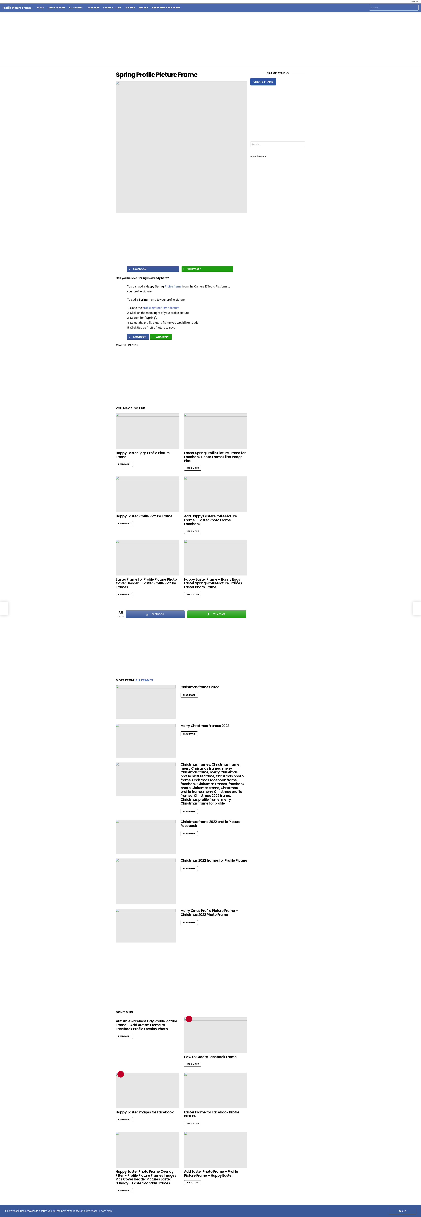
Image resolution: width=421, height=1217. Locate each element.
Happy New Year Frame (166, 7)
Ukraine (130, 7)
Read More (124, 464)
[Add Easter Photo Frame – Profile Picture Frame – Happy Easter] (215, 1150)
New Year (93, 7)
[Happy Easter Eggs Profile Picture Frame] (147, 431)
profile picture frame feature (161, 308)
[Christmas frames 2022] (146, 702)
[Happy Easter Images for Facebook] (147, 1090)
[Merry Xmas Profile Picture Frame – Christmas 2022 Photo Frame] (146, 926)
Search (415, 8)
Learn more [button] (106, 1211)
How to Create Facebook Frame (210, 1056)
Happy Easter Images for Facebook (144, 1112)
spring (134, 345)
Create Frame (56, 7)
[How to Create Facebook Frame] (215, 1035)
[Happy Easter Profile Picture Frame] (147, 494)
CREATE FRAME (263, 81)
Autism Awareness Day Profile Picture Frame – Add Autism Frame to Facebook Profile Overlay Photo (146, 1025)
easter (122, 345)
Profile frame (173, 286)
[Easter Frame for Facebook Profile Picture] (215, 1090)
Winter (143, 7)
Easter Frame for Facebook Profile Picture (211, 1114)
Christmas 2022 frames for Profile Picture (214, 860)
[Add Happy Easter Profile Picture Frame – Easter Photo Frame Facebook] (215, 494)
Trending (189, 1019)
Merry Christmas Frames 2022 (205, 725)
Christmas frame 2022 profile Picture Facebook (210, 823)
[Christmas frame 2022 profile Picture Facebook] (146, 837)
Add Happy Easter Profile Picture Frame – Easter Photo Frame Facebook (210, 520)
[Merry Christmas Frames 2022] (146, 741)
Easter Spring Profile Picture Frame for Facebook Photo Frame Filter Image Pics (215, 457)
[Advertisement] (210, 39)
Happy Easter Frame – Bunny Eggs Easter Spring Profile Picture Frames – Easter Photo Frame (214, 583)
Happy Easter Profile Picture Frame (144, 516)
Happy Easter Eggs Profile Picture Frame (143, 455)
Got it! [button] (402, 1211)
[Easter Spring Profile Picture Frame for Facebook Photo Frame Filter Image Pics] (215, 431)
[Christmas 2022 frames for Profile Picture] (146, 881)
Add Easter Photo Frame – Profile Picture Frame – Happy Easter (211, 1173)
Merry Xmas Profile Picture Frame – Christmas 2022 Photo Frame (209, 912)
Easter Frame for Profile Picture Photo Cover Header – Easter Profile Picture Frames (146, 583)
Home (40, 7)
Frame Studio (112, 7)
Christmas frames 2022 (200, 687)
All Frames (76, 7)
